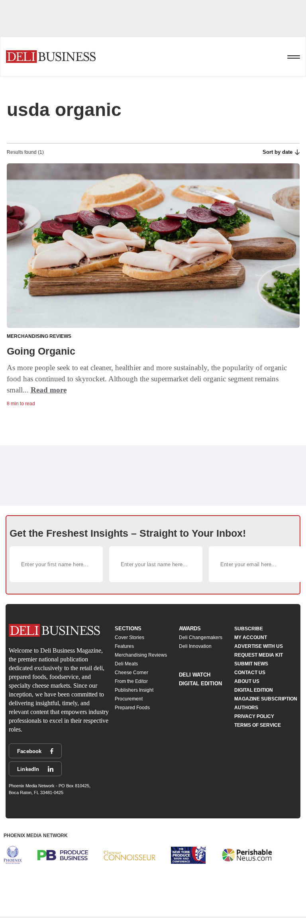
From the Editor (131, 681)
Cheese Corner (131, 672)
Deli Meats (126, 664)
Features (124, 646)
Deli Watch (194, 675)
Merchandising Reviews (141, 655)
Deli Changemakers (200, 637)
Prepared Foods (132, 707)
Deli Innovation (195, 646)
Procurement (129, 699)
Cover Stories (129, 637)
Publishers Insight (134, 690)
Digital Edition (200, 684)
